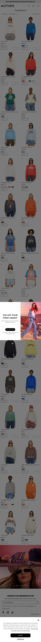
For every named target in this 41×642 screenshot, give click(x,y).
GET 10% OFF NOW (10, 329)
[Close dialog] (39, 303)
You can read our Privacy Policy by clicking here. (24, 630)
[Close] (38, 620)
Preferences (20, 639)
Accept (20, 635)
